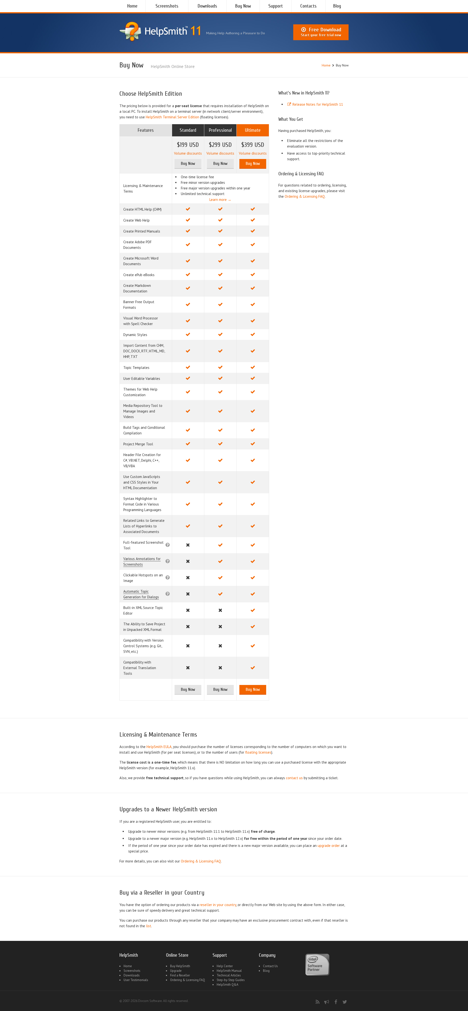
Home (132, 6)
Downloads (207, 6)
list (148, 926)
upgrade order (329, 845)
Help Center (225, 966)
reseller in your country (218, 904)
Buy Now (243, 6)
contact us (294, 778)
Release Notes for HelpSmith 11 (317, 104)
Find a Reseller (180, 975)
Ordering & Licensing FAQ (305, 196)
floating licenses (258, 752)
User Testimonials (136, 980)
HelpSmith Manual (229, 971)
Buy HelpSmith (180, 966)
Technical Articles (229, 975)
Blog (337, 6)
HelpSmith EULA (159, 746)
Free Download (321, 32)
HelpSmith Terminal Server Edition (172, 117)
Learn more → (220, 199)
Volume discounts (188, 153)
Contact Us (270, 966)
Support (275, 6)
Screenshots (167, 6)
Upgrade (176, 971)
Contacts (308, 6)
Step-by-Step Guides (231, 980)
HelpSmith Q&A (227, 985)
